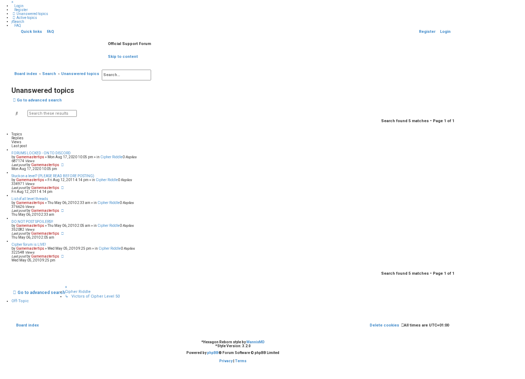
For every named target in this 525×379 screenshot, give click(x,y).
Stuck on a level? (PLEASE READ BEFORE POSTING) (52, 176)
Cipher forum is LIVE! (28, 244)
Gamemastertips (30, 157)
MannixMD (255, 342)
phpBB (213, 353)
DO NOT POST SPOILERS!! (32, 222)
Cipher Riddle (111, 157)
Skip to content (123, 56)
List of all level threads (29, 199)
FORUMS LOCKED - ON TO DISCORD (41, 153)
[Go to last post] (62, 165)
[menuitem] (17, 6)
